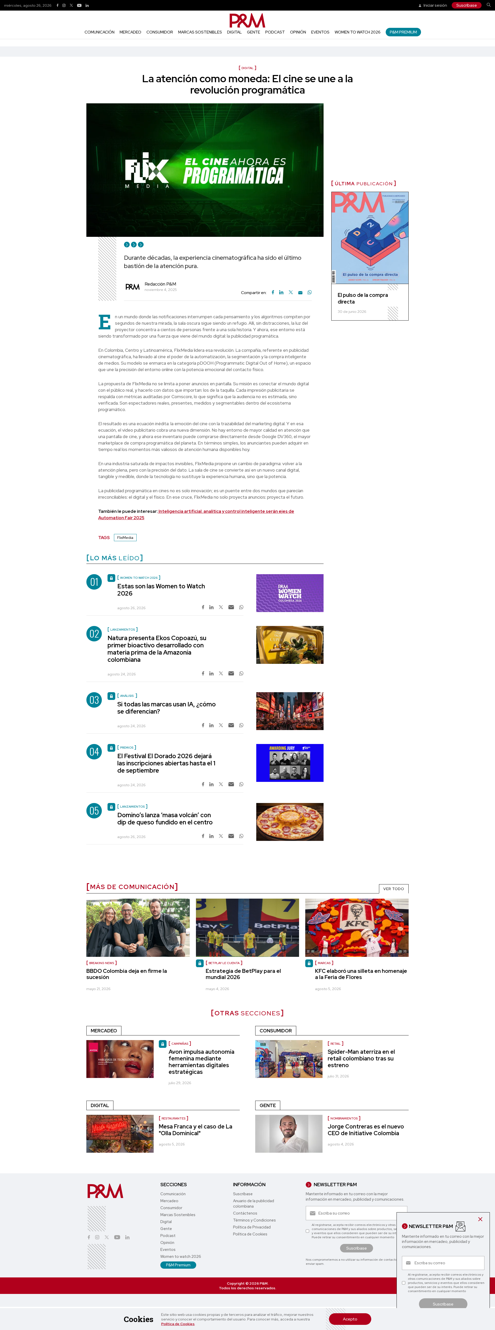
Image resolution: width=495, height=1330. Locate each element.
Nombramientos (344, 1118)
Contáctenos (245, 1213)
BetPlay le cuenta (224, 963)
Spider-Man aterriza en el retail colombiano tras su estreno (361, 1058)
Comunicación (99, 32)
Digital (234, 32)
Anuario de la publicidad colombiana (253, 1203)
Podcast (275, 32)
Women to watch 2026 (358, 32)
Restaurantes (173, 1118)
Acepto (350, 1319)
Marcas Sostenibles (200, 32)
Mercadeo (130, 32)
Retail (336, 1044)
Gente (253, 32)
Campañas (179, 1044)
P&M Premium (403, 32)
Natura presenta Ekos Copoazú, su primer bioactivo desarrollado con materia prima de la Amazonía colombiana (157, 649)
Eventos (320, 32)
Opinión (298, 32)
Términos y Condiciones (254, 1220)
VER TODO (393, 888)
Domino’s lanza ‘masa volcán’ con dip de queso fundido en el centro (165, 818)
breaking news (101, 963)
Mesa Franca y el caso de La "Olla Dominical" (195, 1130)
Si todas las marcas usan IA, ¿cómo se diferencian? (166, 707)
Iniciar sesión (435, 5)
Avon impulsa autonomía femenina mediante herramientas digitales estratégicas (201, 1062)
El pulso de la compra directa (363, 298)
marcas (324, 963)
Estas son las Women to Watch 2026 (161, 589)
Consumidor (159, 32)
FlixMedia (125, 537)
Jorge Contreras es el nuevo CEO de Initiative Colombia (366, 1130)
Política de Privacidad (252, 1227)
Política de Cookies (178, 1323)
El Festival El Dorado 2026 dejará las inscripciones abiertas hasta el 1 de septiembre (166, 763)
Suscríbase (466, 5)
